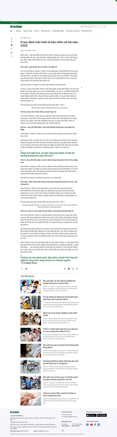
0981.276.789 (24, 431)
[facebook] (11, 38)
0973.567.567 (66, 426)
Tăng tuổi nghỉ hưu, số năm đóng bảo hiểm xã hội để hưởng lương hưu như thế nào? (47, 154)
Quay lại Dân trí (14, 22)
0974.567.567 (76, 426)
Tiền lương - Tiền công (72, 31)
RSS (63, 430)
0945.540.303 (67, 414)
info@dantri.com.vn (43, 431)
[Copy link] (11, 48)
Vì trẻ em (36, 31)
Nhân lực (18, 31)
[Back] (11, 56)
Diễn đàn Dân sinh (86, 31)
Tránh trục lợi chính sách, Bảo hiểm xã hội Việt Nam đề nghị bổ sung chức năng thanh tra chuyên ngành (49, 259)
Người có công (27, 31)
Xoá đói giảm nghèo (58, 31)
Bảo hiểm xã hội (45, 31)
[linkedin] (11, 45)
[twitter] (11, 41)
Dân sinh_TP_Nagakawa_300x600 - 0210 (94, 39)
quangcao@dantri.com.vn (70, 416)
